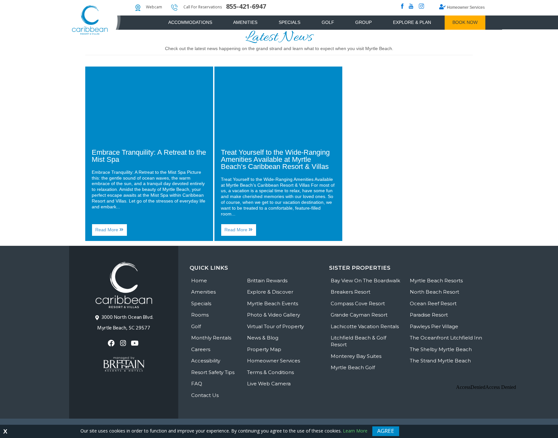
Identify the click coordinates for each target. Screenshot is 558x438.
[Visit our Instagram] (124, 343)
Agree (385, 430)
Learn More (355, 431)
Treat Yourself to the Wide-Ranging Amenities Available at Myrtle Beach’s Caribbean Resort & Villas (275, 159)
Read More (111, 231)
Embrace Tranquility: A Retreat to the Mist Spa (149, 155)
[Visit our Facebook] (112, 343)
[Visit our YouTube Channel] (135, 343)
